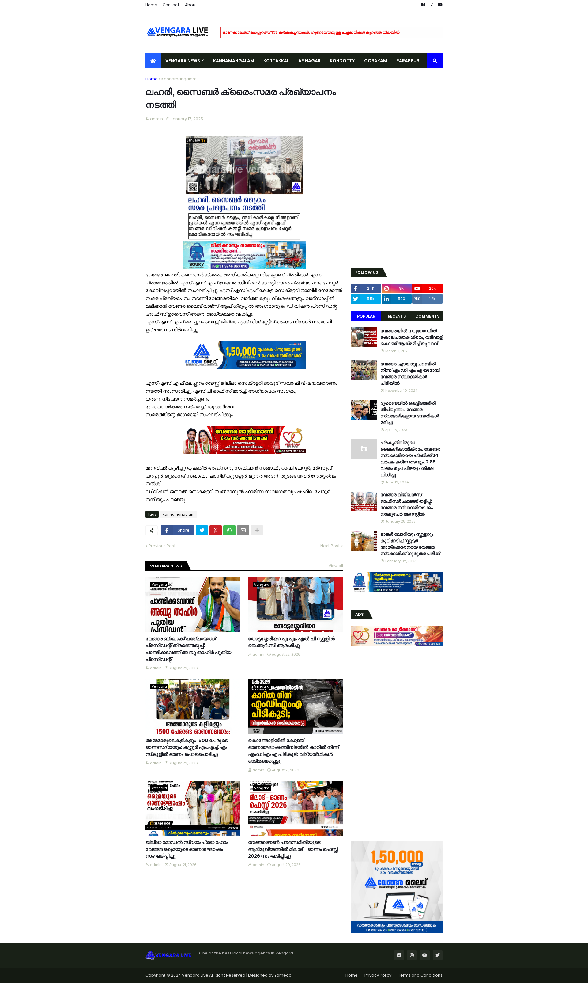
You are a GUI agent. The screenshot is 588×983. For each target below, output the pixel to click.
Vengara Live (195, 975)
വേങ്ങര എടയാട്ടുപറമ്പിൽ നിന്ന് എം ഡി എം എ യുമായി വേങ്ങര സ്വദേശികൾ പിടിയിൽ (410, 373)
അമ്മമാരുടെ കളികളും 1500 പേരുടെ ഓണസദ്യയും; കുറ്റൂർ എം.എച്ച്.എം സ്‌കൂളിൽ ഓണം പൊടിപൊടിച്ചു (186, 747)
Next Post (330, 546)
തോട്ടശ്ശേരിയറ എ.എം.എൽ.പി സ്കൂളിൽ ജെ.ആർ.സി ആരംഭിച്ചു (291, 642)
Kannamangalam (179, 79)
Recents (397, 316)
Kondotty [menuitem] (342, 61)
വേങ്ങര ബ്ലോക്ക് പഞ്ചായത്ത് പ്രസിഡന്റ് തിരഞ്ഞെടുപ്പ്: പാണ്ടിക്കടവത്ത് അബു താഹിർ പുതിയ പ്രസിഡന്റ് (188, 649)
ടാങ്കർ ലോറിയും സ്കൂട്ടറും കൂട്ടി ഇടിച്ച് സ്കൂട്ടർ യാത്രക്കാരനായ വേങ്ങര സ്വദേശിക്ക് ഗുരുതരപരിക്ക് (410, 544)
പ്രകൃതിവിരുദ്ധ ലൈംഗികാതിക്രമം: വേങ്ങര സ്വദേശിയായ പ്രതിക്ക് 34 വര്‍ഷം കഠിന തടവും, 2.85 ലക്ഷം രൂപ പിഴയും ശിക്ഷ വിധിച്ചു (410, 458)
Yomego (283, 975)
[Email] (243, 530)
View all (336, 565)
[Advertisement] (397, 168)
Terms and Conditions (420, 975)
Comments (427, 316)
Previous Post (162, 546)
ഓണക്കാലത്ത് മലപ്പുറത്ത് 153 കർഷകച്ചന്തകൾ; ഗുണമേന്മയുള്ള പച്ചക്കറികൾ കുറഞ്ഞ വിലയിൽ (310, 32)
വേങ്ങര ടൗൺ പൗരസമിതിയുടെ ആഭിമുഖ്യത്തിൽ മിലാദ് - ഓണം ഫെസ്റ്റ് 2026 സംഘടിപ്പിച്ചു (293, 849)
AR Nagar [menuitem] (309, 61)
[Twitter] (202, 530)
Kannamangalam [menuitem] (233, 61)
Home (151, 4)
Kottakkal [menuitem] (276, 61)
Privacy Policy (377, 975)
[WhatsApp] (229, 530)
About (191, 4)
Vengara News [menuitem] (182, 61)
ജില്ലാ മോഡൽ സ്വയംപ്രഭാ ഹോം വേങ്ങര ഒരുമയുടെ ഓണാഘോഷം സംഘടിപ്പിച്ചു (186, 849)
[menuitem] (153, 60)
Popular (366, 316)
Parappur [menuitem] (407, 61)
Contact (171, 4)
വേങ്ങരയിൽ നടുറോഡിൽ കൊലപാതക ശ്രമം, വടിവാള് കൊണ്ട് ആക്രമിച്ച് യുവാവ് (411, 337)
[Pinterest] (215, 530)
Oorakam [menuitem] (375, 61)
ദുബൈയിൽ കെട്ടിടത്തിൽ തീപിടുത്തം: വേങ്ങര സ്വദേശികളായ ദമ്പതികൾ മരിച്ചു (409, 412)
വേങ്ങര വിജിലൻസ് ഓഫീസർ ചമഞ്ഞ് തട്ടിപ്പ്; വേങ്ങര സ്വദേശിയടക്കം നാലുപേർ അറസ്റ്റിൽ (406, 504)
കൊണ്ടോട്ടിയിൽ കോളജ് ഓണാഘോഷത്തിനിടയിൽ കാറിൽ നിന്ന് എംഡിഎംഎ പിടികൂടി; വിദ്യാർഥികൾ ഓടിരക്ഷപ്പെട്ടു (293, 750)
